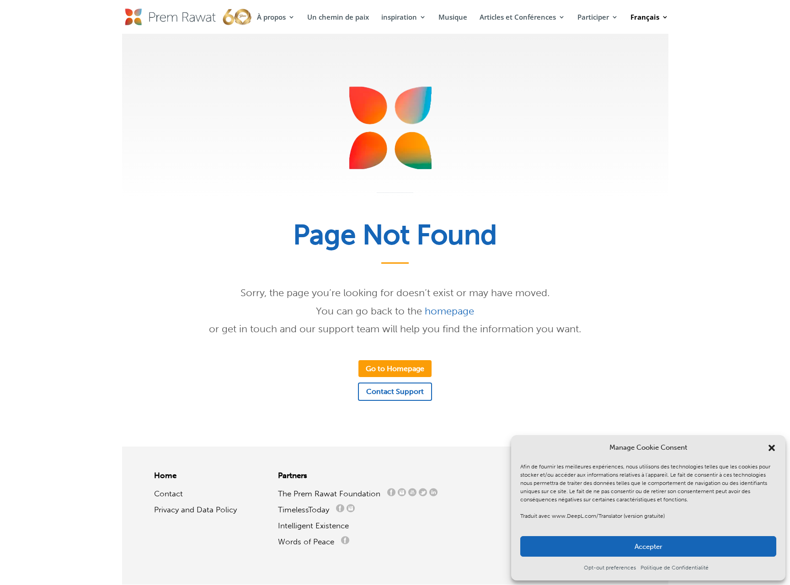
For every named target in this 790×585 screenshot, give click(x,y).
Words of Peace (309, 541)
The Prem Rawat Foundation (331, 493)
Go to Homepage (395, 368)
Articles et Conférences (518, 17)
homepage (449, 311)
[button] (771, 447)
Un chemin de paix (338, 17)
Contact (168, 493)
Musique (452, 17)
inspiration (399, 17)
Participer (593, 17)
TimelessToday (306, 509)
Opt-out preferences (610, 567)
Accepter (648, 546)
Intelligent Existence (313, 525)
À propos (271, 17)
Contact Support (395, 391)
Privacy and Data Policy (195, 509)
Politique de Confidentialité (675, 567)
